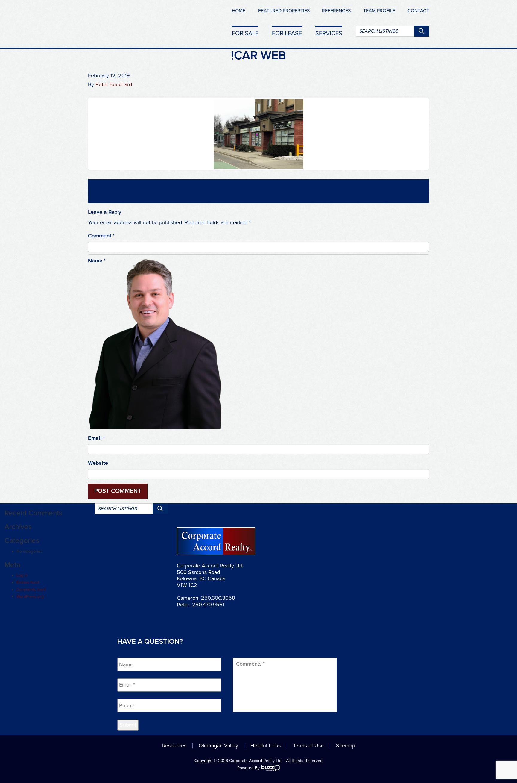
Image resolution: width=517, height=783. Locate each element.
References (336, 11)
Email (96, 438)
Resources (174, 745)
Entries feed (27, 582)
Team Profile (379, 11)
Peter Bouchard (113, 84)
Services (328, 33)
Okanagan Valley (218, 745)
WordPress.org (30, 596)
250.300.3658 (218, 598)
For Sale (245, 33)
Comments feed (31, 589)
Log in (22, 575)
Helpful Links (265, 745)
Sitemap (345, 745)
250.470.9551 (208, 604)
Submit (128, 725)
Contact (418, 11)
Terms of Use (308, 745)
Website (98, 463)
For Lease (287, 33)
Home (238, 11)
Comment (101, 235)
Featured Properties (284, 11)
